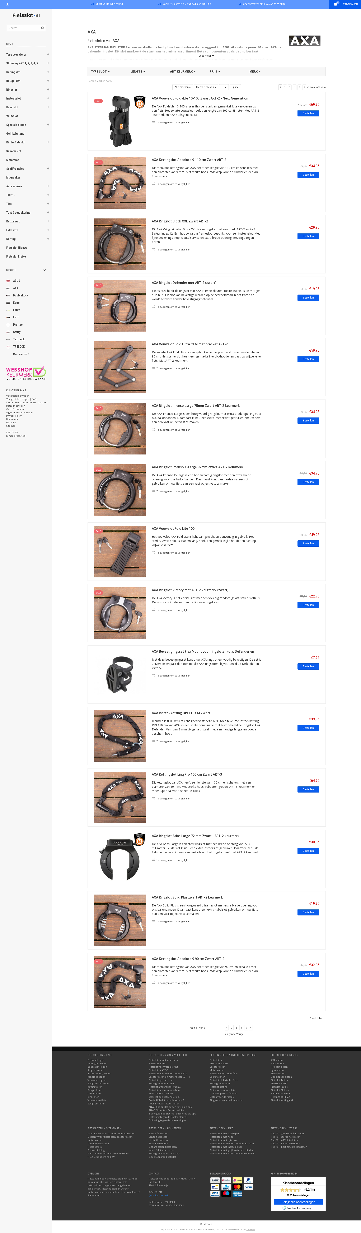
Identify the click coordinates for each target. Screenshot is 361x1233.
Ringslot (11, 89)
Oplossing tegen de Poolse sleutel (168, 1116)
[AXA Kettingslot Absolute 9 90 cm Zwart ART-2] (120, 981)
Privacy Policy (14, 415)
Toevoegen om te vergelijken (173, 122)
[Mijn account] (7, 3)
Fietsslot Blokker (280, 1090)
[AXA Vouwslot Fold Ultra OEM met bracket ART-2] (120, 367)
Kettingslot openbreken (162, 1083)
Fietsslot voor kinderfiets (223, 1073)
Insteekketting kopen (99, 1073)
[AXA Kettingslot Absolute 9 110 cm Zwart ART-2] (120, 182)
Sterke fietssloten (158, 1133)
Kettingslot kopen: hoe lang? (164, 1153)
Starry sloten (278, 1073)
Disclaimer (12, 419)
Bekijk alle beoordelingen (298, 1202)
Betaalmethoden (15, 405)
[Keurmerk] (26, 373)
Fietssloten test (157, 1063)
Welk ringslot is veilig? (161, 1093)
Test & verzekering (18, 212)
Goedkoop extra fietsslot (223, 1093)
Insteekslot (13, 98)
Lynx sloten (277, 1070)
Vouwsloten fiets (97, 1100)
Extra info (12, 230)
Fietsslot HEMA (279, 1083)
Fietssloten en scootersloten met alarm (232, 1143)
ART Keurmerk (181, 71)
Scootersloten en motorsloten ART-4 (169, 1076)
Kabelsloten (94, 1093)
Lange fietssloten (158, 1136)
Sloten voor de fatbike (222, 1096)
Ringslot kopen (96, 1070)
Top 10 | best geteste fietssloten (289, 1146)
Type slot (99, 71)
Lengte (137, 71)
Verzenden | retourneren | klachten (27, 402)
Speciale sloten (16, 124)
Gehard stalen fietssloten (163, 1146)
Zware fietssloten (158, 1143)
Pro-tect (18, 324)
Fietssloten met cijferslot (224, 1140)
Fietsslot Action (279, 1080)
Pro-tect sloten (279, 1066)
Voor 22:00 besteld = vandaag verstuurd (187, 4)
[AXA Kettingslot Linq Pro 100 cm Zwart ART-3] (120, 797)
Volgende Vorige (316, 87)
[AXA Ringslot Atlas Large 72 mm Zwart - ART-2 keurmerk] (120, 858)
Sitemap (10, 425)
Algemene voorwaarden (19, 412)
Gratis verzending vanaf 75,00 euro (264, 4)
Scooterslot (13, 151)
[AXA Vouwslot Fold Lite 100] (120, 551)
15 (223, 87)
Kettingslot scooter (220, 1083)
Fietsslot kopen (96, 1060)
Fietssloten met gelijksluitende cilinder (231, 1150)
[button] (48, 55)
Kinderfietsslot (15, 142)
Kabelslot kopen (97, 1076)
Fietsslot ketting (218, 1086)
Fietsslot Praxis (279, 1086)
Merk (253, 71)
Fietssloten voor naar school (164, 1090)
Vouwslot (12, 116)
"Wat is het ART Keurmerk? (164, 1103)
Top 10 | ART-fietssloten (284, 1140)
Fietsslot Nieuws (16, 247)
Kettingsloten (95, 1086)
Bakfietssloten (217, 1076)
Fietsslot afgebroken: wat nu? (165, 1086)
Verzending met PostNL (109, 4)
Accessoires (14, 186)
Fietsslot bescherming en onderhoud (108, 1153)
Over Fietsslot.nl (15, 409)
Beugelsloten (95, 1090)
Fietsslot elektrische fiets (223, 1080)
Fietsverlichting (96, 1150)
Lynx (16, 317)
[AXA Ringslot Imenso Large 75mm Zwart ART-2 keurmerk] (120, 428)
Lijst (234, 87)
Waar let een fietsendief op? (164, 1096)
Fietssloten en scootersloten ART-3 (168, 1073)
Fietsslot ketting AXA (282, 1100)
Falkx (16, 310)
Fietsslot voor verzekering (163, 1066)
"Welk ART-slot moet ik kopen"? (166, 1100)
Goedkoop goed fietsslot (162, 1156)
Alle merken (182, 87)
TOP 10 (10, 195)
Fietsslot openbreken (161, 1080)
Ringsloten (93, 1096)
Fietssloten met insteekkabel (226, 1146)
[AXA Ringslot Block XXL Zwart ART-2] (120, 244)
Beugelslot (13, 81)
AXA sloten (277, 1060)
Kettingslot (13, 72)
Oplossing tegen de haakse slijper (167, 1120)
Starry (16, 332)
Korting (11, 239)
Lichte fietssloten (158, 1140)
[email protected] (159, 1195)
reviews (251, 1229)
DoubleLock (20, 295)
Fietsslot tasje (95, 1146)
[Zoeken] (42, 25)
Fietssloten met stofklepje (224, 1133)
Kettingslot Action (281, 1093)
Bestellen (308, 113)
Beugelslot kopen (97, 1066)
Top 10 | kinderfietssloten (285, 1143)
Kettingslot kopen (97, 1063)
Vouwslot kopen (97, 1080)
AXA (15, 288)
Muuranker (13, 177)
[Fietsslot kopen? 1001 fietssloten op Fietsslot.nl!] (26, 16)
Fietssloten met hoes (221, 1136)
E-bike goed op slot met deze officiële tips (172, 1113)
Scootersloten (217, 1066)
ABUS (16, 280)
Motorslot (12, 160)
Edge (16, 302)
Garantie (11, 422)
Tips (9, 204)
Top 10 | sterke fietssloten (285, 1136)
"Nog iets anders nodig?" (101, 1156)
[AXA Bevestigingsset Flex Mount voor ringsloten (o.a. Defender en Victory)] (120, 674)
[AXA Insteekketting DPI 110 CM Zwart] (120, 736)
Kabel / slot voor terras (161, 1150)
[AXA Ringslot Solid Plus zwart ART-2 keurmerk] (120, 920)
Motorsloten (217, 1070)
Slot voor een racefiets (222, 1090)
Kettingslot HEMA (280, 1096)
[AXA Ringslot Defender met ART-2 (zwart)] (120, 305)
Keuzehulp (13, 221)
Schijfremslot (15, 168)
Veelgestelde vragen (17, 395)
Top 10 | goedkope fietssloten (288, 1133)
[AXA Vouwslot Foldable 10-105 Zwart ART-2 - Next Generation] (120, 121)
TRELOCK (19, 346)
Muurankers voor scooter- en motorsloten (111, 1133)
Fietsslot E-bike (16, 256)
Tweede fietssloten (98, 1143)
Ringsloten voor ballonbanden (226, 1100)
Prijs (214, 71)
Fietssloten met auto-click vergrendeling (232, 1153)
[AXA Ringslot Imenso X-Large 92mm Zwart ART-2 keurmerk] (120, 490)
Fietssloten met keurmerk (163, 1060)
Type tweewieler (16, 54)
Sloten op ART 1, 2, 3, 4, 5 (22, 63)
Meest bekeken (205, 87)
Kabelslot (12, 107)
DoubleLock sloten (281, 1076)
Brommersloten (219, 1063)
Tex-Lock (19, 339)
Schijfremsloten (96, 1103)
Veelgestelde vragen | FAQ (21, 399)
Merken (101, 80)
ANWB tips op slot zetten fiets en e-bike (171, 1106)
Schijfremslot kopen (99, 1083)
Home (91, 80)
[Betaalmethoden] (215, 1180)
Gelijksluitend (15, 133)
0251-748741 (13, 432)
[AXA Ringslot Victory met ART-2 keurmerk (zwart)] (120, 613)
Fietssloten (216, 1060)
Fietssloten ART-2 (158, 1070)
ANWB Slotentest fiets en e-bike (166, 1110)
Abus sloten (277, 1063)
